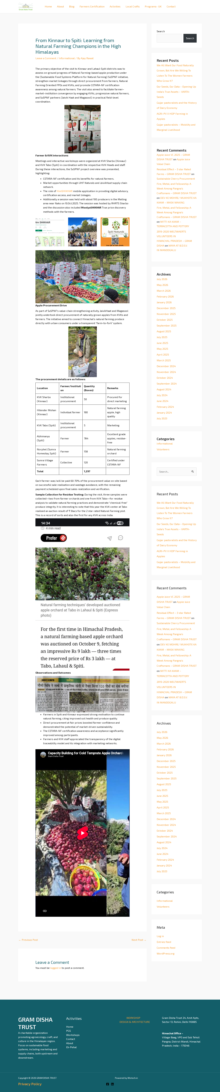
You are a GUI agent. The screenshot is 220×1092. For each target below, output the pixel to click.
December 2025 (166, 308)
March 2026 (164, 290)
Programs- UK (153, 6)
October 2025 (165, 319)
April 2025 (163, 354)
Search (161, 31)
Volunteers (163, 449)
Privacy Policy (30, 1084)
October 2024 (165, 377)
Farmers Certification (92, 6)
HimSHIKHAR (65, 191)
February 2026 (165, 296)
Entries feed (164, 941)
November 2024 (166, 371)
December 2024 (166, 366)
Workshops (73, 1034)
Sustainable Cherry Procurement (176, 178)
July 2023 (162, 418)
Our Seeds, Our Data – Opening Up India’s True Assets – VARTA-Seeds (176, 91)
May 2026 (162, 284)
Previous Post (28, 939)
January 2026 (164, 302)
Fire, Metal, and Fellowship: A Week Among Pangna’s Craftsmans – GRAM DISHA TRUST (177, 188)
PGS (68, 1030)
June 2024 (162, 400)
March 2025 (164, 360)
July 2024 (162, 395)
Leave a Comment (45, 58)
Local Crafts (133, 6)
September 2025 (167, 325)
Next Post (139, 939)
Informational (67, 58)
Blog (71, 6)
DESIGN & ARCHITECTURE (135, 1021)
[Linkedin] (112, 1084)
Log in (160, 936)
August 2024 (164, 389)
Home (48, 6)
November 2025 (166, 313)
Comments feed (166, 947)
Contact (171, 6)
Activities (115, 6)
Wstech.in (133, 1078)
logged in (55, 967)
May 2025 (162, 348)
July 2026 (162, 279)
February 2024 (165, 406)
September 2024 (167, 383)
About (60, 6)
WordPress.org (165, 953)
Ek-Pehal (71, 1047)
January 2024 (164, 412)
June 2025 (162, 342)
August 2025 (164, 331)
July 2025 (162, 337)
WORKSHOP (133, 1017)
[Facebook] (107, 1084)
